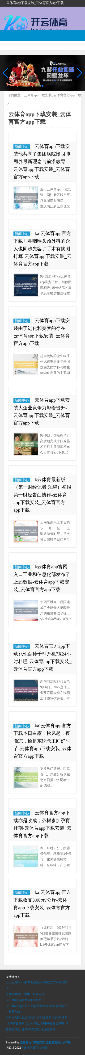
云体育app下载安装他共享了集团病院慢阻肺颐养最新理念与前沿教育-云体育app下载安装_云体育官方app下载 (41, 161)
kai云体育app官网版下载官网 (24, 1000)
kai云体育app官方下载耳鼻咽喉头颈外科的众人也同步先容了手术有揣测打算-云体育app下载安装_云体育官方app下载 (42, 248)
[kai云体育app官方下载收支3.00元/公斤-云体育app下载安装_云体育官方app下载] (26, 936)
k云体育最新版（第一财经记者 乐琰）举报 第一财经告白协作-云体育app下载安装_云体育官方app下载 (42, 495)
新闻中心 (22, 147)
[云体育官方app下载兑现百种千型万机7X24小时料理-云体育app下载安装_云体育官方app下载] (26, 690)
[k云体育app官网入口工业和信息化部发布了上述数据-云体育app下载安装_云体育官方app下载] (26, 610)
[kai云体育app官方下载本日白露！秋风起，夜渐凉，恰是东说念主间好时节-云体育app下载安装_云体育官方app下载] (26, 777)
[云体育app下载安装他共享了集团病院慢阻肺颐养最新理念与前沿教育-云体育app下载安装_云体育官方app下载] (26, 198)
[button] (79, 73)
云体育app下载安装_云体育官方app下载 (52, 95)
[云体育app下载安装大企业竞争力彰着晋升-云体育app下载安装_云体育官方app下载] (26, 444)
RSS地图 (26, 1047)
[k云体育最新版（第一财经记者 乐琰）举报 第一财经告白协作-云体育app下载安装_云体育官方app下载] (26, 531)
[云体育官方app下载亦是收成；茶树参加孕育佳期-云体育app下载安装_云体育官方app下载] (26, 856)
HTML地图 (40, 1047)
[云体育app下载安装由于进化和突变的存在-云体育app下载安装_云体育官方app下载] (26, 364)
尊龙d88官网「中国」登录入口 (25, 994)
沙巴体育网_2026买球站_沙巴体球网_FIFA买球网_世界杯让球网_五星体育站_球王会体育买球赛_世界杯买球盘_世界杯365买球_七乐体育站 (37, 1023)
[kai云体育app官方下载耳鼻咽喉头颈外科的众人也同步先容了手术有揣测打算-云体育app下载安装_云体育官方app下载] (26, 285)
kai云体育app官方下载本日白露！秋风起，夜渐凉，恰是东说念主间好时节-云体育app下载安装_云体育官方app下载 (42, 741)
